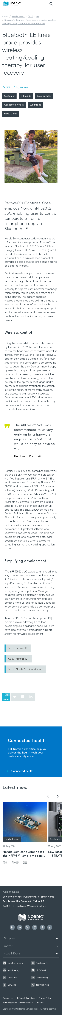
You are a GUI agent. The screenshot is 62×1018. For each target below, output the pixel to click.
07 (37, 17)
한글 (24, 862)
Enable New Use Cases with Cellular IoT (23, 901)
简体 (5, 862)
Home (5, 17)
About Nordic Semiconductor (25, 669)
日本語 (15, 862)
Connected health (22, 771)
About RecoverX (17, 648)
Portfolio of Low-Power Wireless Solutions (24, 906)
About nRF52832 (17, 659)
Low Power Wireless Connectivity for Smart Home (28, 896)
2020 (30, 17)
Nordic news (18, 17)
